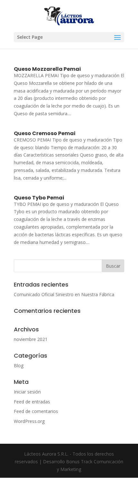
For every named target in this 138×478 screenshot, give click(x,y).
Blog (18, 365)
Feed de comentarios (36, 411)
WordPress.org (29, 421)
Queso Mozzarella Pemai (47, 69)
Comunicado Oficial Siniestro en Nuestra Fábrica (64, 294)
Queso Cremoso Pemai (44, 133)
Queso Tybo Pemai (39, 197)
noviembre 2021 (30, 339)
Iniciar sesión (27, 392)
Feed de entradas (32, 402)
